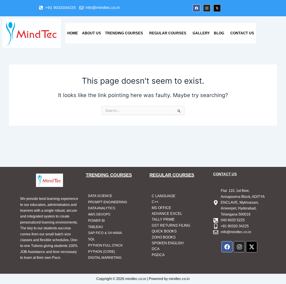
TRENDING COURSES (124, 33)
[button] (125, 33)
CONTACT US (242, 33)
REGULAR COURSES (167, 33)
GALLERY (201, 33)
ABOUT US (91, 33)
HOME (72, 33)
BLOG (219, 33)
